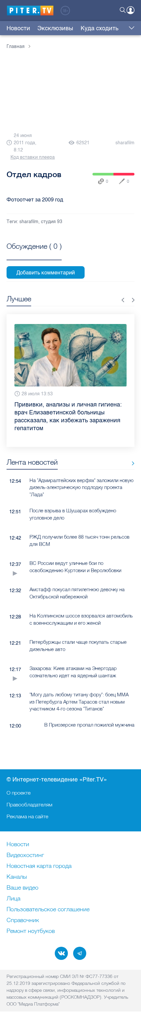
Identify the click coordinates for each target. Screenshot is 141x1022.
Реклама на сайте (27, 816)
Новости (18, 28)
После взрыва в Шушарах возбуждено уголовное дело (73, 514)
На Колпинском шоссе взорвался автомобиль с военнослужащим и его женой (81, 619)
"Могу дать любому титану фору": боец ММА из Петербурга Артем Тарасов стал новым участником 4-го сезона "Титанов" (79, 701)
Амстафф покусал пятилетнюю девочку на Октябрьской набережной (77, 592)
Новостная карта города (39, 866)
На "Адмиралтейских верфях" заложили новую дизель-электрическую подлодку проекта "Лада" (81, 487)
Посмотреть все (34, 253)
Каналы (17, 877)
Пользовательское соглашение (48, 909)
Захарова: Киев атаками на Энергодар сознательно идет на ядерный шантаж (73, 671)
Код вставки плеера (32, 157)
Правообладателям (29, 804)
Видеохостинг (25, 855)
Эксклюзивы (55, 28)
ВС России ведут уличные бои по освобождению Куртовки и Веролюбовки (75, 566)
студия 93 (51, 221)
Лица (13, 898)
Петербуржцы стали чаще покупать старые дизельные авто (78, 645)
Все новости (130, 463)
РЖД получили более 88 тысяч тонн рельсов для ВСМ (80, 540)
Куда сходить (99, 28)
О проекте (18, 792)
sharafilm (124, 143)
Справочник (23, 920)
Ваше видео (22, 888)
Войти (130, 10)
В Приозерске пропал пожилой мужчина (89, 725)
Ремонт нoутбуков (31, 931)
